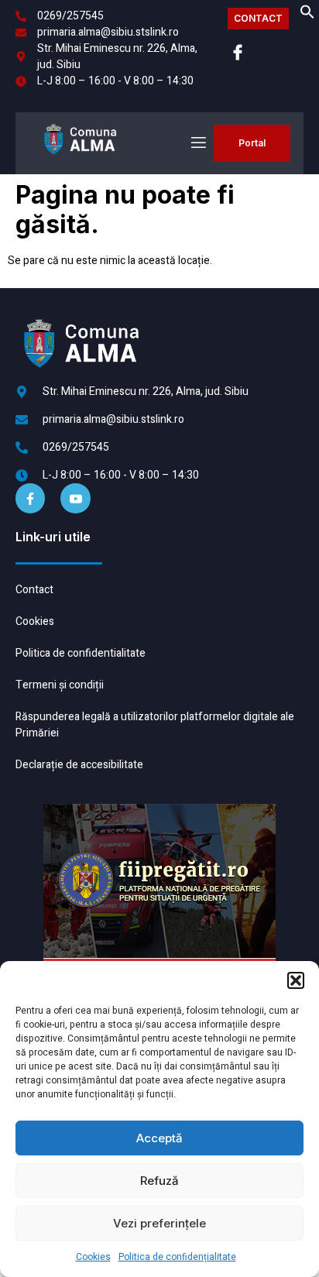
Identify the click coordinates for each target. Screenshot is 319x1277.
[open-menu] (197, 143)
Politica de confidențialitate (177, 1257)
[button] (296, 980)
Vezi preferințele (159, 1223)
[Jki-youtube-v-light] (75, 498)
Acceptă (159, 1138)
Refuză (159, 1180)
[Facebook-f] (30, 498)
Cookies (93, 1257)
